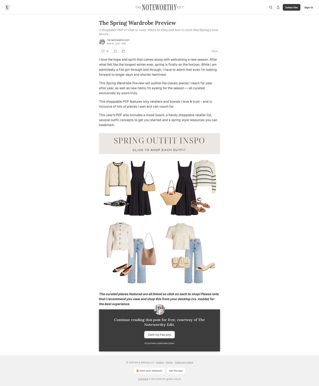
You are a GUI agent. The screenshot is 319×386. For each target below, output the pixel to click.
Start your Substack (150, 370)
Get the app (176, 370)
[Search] (270, 7)
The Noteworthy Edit (118, 40)
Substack (143, 379)
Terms (169, 362)
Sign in (308, 7)
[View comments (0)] (115, 51)
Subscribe (291, 7)
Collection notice (184, 362)
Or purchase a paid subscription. (159, 343)
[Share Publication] (278, 7)
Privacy (160, 362)
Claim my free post (159, 334)
